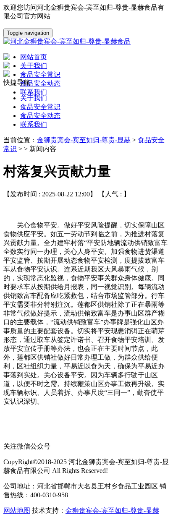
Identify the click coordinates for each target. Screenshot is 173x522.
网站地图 (16, 510)
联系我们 (33, 124)
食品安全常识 (40, 106)
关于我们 (33, 98)
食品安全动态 (40, 115)
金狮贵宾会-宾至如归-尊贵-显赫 (84, 140)
